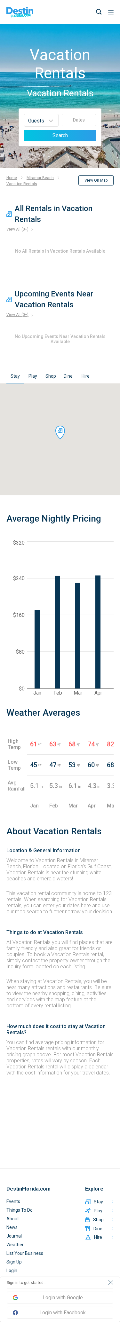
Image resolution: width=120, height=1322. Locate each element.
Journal (14, 1236)
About (12, 1218)
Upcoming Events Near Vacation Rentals (54, 299)
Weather (15, 1244)
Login (11, 1270)
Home (11, 178)
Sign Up (14, 1261)
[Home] (19, 12)
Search (60, 135)
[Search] (99, 12)
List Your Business (24, 1253)
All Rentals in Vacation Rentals (53, 214)
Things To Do (19, 1210)
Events (13, 1201)
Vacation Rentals (21, 184)
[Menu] (111, 12)
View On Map (96, 180)
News (12, 1227)
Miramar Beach (40, 178)
